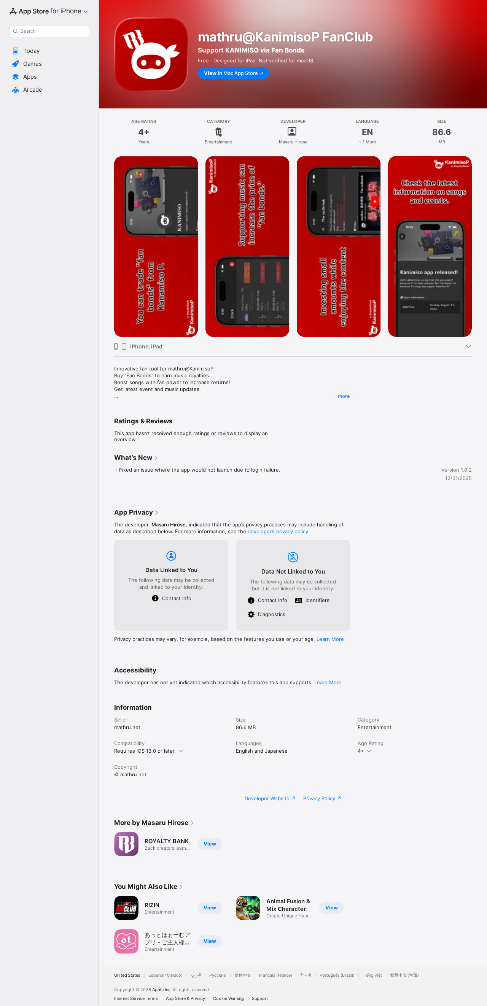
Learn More (330, 639)
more (344, 396)
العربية (196, 975)
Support (260, 998)
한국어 (306, 975)
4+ (361, 751)
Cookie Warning (228, 998)
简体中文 (242, 975)
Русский (217, 975)
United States (127, 975)
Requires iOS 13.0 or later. (145, 751)
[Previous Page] (106, 246)
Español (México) (165, 975)
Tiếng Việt (372, 975)
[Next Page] (479, 246)
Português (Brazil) (337, 975)
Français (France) (275, 975)
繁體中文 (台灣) (404, 975)
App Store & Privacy (185, 998)
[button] (49, 51)
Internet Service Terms (136, 998)
